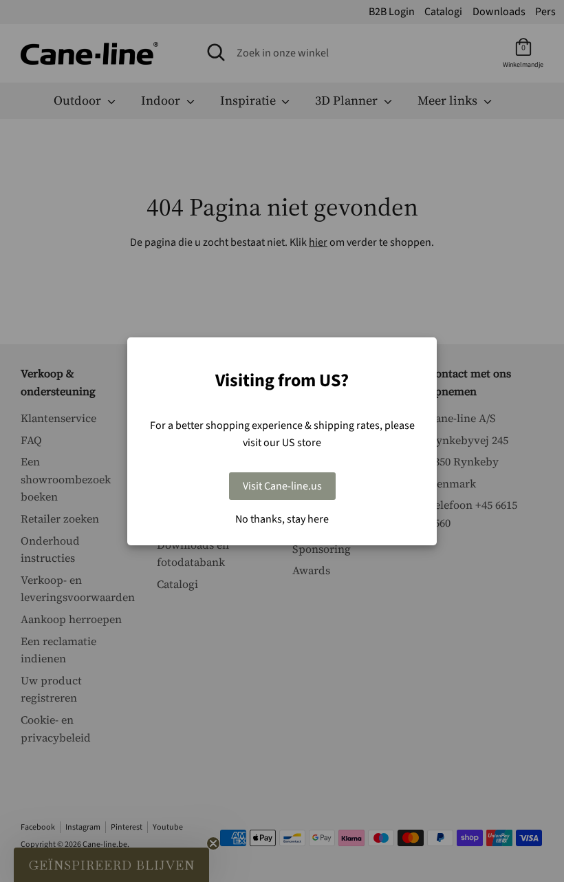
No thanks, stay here (282, 519)
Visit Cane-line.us (282, 486)
